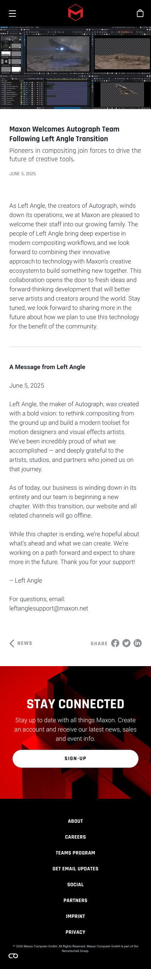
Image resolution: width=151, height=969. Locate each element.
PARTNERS (75, 900)
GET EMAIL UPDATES (76, 868)
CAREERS (75, 837)
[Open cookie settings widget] (13, 956)
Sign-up (76, 758)
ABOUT (75, 821)
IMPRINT (75, 916)
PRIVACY (75, 932)
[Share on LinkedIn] (138, 643)
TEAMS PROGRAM (75, 852)
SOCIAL (75, 884)
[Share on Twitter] (126, 643)
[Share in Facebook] (115, 643)
